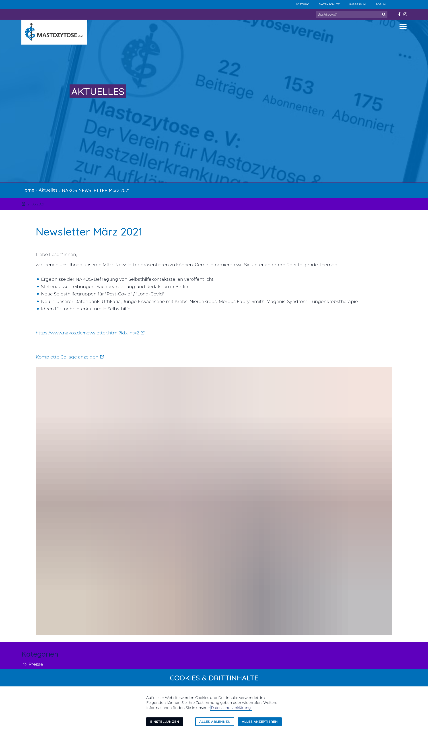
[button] (403, 26)
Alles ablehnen (214, 722)
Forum (380, 4)
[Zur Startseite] (54, 32)
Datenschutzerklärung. (231, 708)
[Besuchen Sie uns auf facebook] (399, 14)
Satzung (302, 4)
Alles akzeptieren (260, 722)
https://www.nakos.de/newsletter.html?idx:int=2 (87, 333)
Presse (36, 664)
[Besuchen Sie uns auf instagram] (405, 14)
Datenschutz (329, 4)
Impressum (357, 4)
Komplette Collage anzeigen (67, 357)
